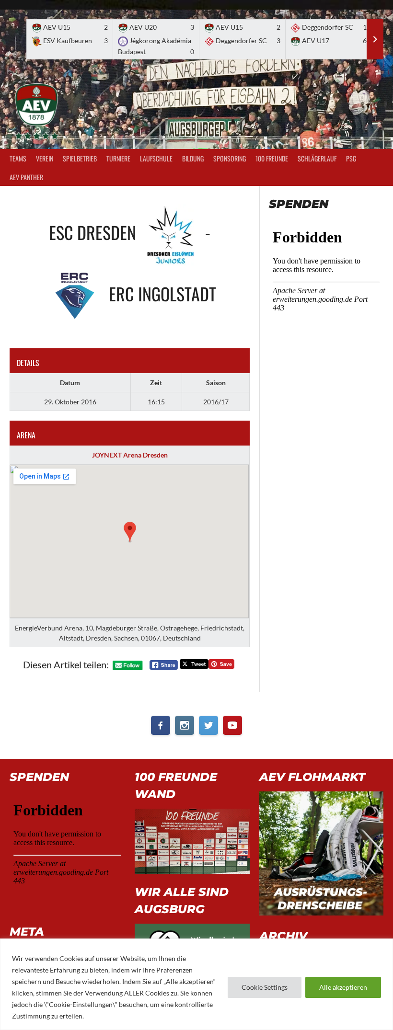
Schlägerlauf (317, 158)
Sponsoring (229, 158)
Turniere (118, 158)
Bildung (193, 158)
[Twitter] (208, 725)
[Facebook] (160, 725)
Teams (18, 158)
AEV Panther (26, 177)
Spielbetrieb (80, 158)
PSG (351, 158)
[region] (196, 984)
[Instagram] (184, 725)
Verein (44, 158)
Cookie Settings (265, 987)
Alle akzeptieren (343, 987)
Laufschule (156, 158)
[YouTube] (232, 725)
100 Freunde (271, 158)
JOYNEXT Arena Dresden (130, 455)
